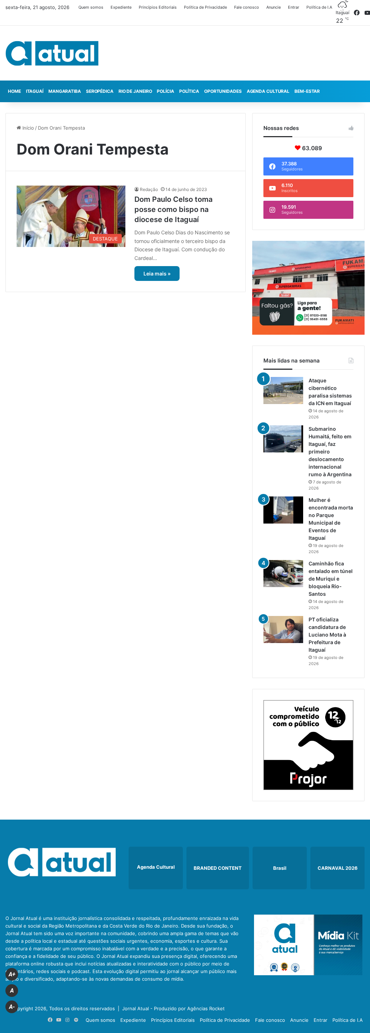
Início (27, 128)
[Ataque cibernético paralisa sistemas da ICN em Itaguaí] (283, 390)
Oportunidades (223, 91)
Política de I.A (319, 7)
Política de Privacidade (205, 7)
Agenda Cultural (268, 91)
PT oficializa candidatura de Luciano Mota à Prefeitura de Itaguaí (327, 634)
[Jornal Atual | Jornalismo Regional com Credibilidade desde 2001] (52, 53)
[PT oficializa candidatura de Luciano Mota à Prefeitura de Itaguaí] (283, 629)
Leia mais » (157, 273)
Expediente (121, 7)
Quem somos (90, 7)
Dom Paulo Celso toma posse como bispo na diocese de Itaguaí (173, 209)
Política (189, 91)
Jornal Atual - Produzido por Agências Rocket (173, 1008)
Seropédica (99, 91)
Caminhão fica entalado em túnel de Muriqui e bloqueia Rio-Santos (331, 578)
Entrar (293, 7)
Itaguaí (34, 91)
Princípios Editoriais (158, 7)
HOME (14, 91)
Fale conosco (246, 7)
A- (12, 1006)
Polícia (165, 91)
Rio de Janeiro (135, 91)
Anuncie (273, 7)
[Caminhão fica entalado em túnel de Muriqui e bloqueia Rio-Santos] (283, 573)
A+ (12, 974)
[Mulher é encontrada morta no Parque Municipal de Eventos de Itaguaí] (283, 510)
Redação (149, 189)
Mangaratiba (64, 91)
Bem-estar (307, 91)
